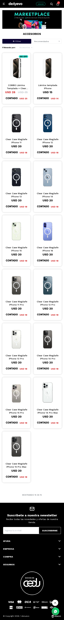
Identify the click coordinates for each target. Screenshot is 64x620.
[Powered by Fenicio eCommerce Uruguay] (56, 616)
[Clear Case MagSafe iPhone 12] (48, 121)
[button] (51, 4)
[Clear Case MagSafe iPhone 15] (16, 229)
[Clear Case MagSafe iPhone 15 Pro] (16, 391)
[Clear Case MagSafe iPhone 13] (16, 175)
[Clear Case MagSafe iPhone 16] (48, 229)
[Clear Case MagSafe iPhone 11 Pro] (16, 283)
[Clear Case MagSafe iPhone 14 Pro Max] (48, 391)
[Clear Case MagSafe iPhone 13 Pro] (16, 337)
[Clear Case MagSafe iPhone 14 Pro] (48, 337)
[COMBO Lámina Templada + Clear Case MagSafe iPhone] (16, 67)
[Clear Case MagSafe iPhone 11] (16, 121)
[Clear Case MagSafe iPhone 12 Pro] (48, 283)
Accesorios (24, 47)
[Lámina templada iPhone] (48, 67)
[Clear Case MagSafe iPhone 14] (48, 175)
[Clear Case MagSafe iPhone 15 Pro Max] (16, 445)
